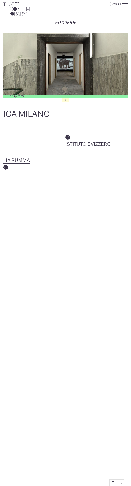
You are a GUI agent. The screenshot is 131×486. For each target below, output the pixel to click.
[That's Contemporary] (16, 14)
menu (125, 4)
